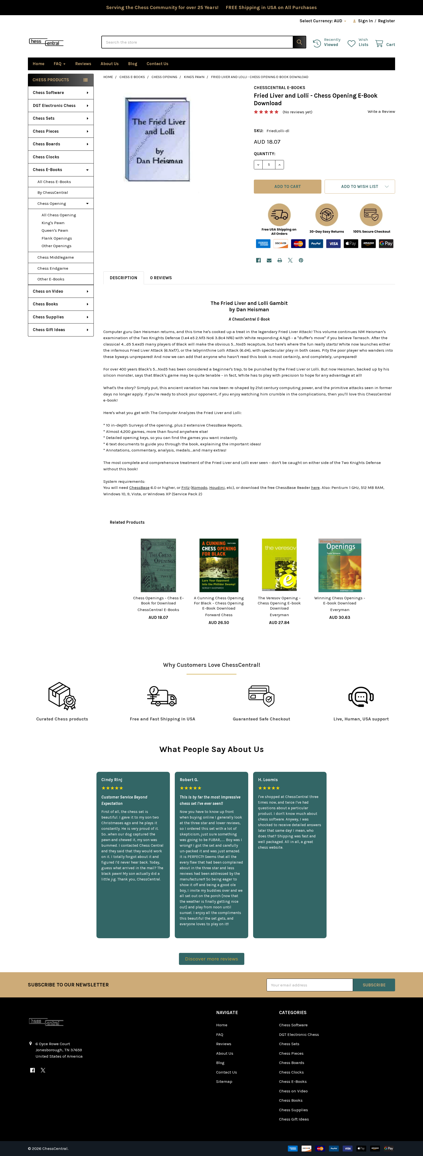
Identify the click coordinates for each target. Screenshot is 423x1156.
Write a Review (381, 111)
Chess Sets (44, 118)
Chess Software (48, 92)
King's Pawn (53, 222)
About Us (110, 63)
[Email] (269, 260)
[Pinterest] (301, 260)
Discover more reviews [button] (211, 959)
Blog (132, 63)
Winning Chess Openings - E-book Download (339, 600)
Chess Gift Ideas (49, 329)
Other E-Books (50, 279)
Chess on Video (48, 291)
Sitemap (224, 1081)
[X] (290, 260)
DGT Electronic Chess (54, 105)
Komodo (199, 487)
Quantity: (264, 153)
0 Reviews (161, 277)
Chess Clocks (46, 156)
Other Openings (56, 245)
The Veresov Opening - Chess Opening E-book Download (279, 603)
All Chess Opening (59, 214)
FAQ (57, 63)
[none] (157, 139)
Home (38, 63)
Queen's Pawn (55, 230)
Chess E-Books (47, 169)
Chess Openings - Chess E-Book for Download (158, 600)
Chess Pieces (46, 131)
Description (123, 277)
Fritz (185, 487)
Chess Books (45, 303)
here (315, 487)
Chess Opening (51, 203)
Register (386, 20)
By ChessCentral (52, 192)
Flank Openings (57, 238)
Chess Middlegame (55, 257)
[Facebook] (258, 260)
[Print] (279, 260)
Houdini (217, 487)
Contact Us (157, 63)
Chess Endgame (52, 268)
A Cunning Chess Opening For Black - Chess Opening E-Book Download (219, 603)
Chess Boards (46, 143)
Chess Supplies (48, 316)
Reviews (83, 63)
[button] (360, 187)
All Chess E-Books (54, 181)
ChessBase (139, 487)
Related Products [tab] (127, 522)
